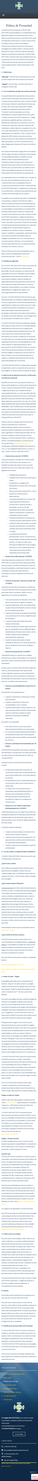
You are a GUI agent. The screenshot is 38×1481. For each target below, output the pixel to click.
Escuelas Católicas (9, 1396)
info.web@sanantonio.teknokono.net (16, 1450)
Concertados (7, 1399)
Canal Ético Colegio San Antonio (14, 1374)
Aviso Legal (7, 1378)
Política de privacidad (10, 1381)
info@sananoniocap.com (22, 443)
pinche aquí (25, 256)
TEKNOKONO (7, 1466)
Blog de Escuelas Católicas (12, 1392)
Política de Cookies (7, 930)
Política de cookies (9, 1385)
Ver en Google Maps (11, 1460)
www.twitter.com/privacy (9, 1134)
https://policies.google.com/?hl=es (12, 964)
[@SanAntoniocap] (4, 1478)
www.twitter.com (11, 1102)
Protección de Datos (10, 1388)
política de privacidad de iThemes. (12, 1229)
